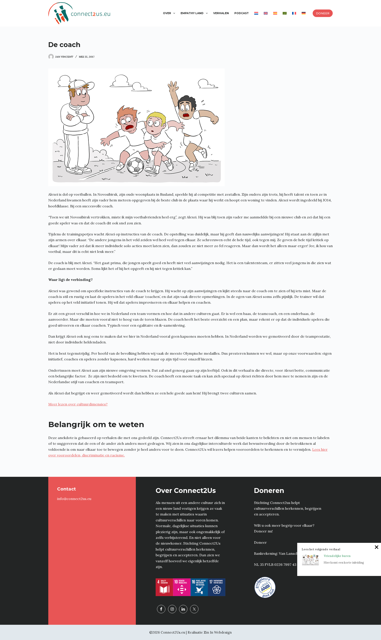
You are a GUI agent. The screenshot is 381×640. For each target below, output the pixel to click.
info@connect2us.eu (74, 498)
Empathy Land (192, 13)
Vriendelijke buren (337, 556)
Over (167, 13)
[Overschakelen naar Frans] (294, 13)
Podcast (241, 13)
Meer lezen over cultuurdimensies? (78, 404)
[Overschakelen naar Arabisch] (284, 13)
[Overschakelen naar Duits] (303, 13)
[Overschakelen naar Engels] (265, 13)
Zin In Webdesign (218, 632)
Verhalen (221, 13)
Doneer (322, 13)
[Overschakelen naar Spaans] (275, 13)
